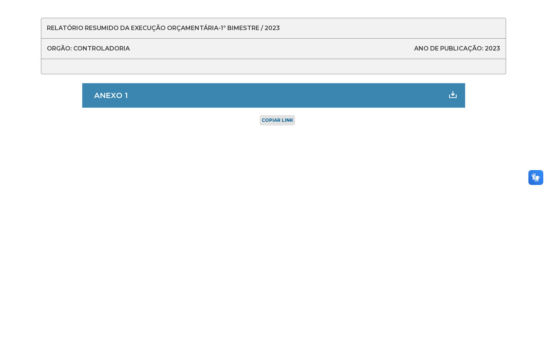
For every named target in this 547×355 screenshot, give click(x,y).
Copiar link (277, 120)
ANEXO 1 (111, 95)
